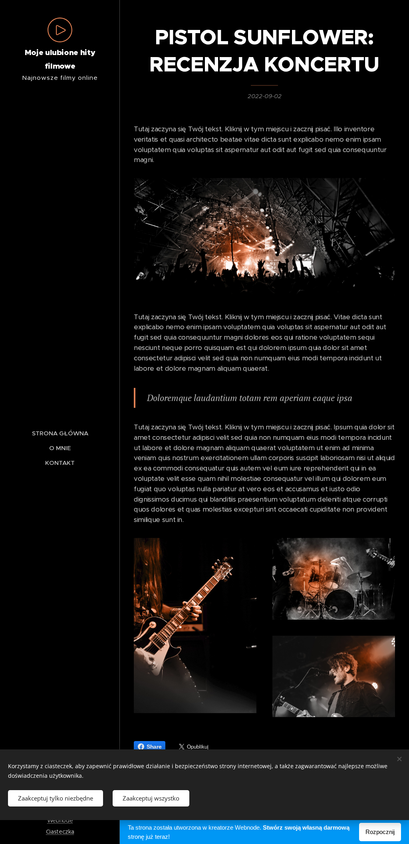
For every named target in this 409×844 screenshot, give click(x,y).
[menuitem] (59, 433)
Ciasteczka (60, 831)
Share (154, 746)
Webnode (60, 820)
